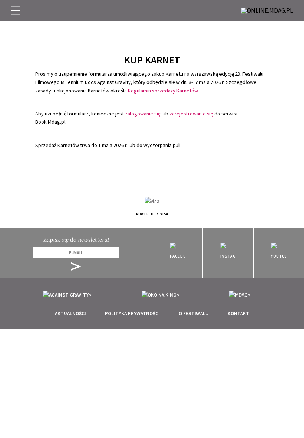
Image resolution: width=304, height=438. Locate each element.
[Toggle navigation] (15, 10)
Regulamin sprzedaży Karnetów (163, 90)
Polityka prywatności (132, 313)
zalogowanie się (143, 113)
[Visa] (152, 201)
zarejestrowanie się (191, 113)
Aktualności (70, 313)
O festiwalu (194, 313)
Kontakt (238, 313)
